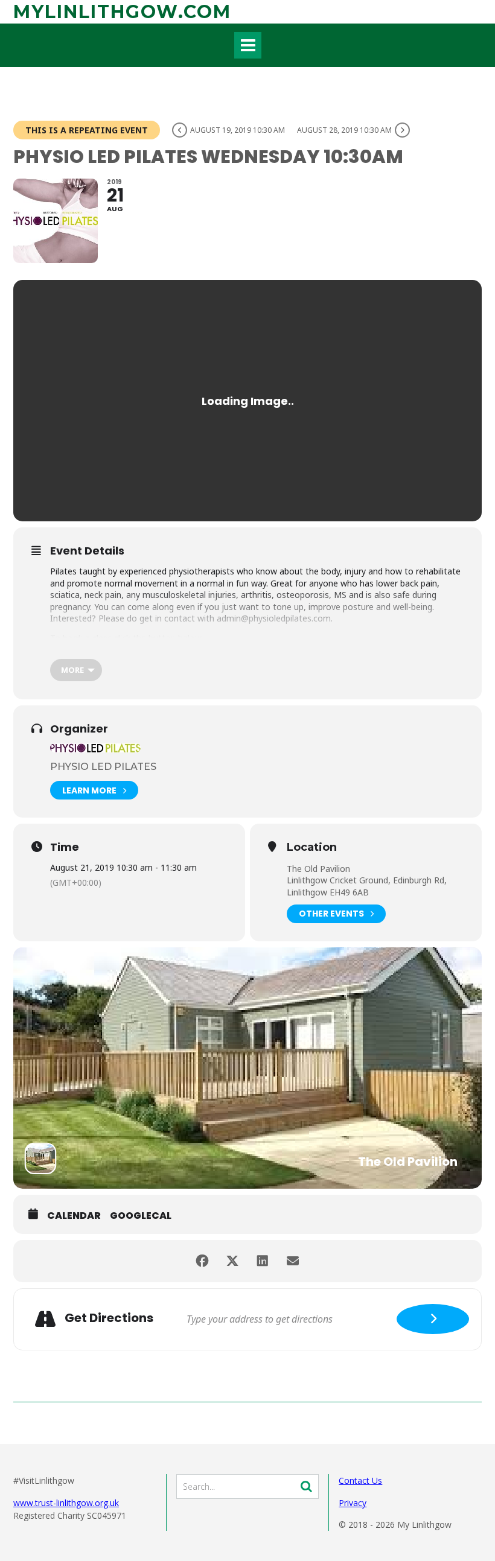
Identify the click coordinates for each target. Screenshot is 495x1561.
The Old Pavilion (318, 868)
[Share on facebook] (202, 1261)
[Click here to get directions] (433, 1319)
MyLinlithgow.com (122, 12)
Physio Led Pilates (103, 766)
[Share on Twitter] (232, 1261)
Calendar (74, 1216)
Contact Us (360, 1480)
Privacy (352, 1503)
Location (312, 848)
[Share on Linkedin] (263, 1261)
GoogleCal (140, 1216)
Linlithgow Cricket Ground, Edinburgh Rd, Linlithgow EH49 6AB (367, 886)
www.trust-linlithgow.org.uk (66, 1503)
